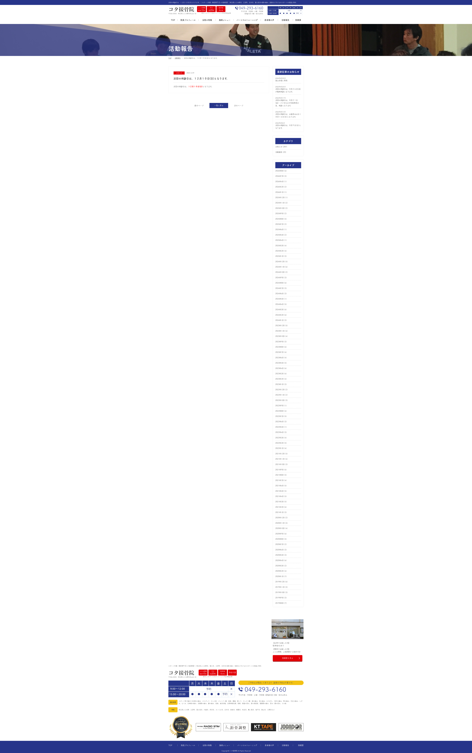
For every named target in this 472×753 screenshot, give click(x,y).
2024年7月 (279, 288)
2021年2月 (279, 507)
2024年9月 (279, 277)
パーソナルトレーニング (247, 20)
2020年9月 (279, 534)
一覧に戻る (218, 105)
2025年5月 (279, 235)
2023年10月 (280, 336)
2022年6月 (279, 421)
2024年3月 (279, 309)
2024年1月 (279, 320)
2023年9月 (279, 341)
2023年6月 (279, 357)
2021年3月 (279, 501)
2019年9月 (279, 598)
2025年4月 (279, 240)
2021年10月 (280, 464)
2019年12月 (280, 582)
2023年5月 (279, 363)
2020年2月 (279, 571)
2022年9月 (279, 405)
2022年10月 (280, 400)
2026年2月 (279, 187)
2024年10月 (280, 272)
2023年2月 (279, 379)
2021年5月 (279, 491)
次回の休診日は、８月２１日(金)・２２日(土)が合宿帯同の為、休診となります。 (287, 103)
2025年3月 (279, 245)
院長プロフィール (188, 20)
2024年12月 (280, 261)
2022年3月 (279, 438)
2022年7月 (279, 416)
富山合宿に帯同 (281, 80)
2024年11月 (280, 267)
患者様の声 (269, 20)
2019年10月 (280, 592)
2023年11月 (280, 331)
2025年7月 (279, 224)
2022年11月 (280, 395)
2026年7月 (279, 176)
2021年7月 (279, 480)
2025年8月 (279, 219)
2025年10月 (280, 208)
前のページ (199, 105)
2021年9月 (279, 470)
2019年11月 (280, 587)
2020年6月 (279, 550)
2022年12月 (280, 389)
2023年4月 (279, 368)
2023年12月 (280, 325)
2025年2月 (279, 251)
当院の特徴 (207, 20)
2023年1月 (279, 384)
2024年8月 (279, 283)
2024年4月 (279, 304)
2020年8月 (279, 539)
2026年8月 (279, 171)
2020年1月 (279, 576)
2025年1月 (279, 256)
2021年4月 (279, 496)
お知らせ (278, 147)
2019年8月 (279, 603)
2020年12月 (280, 517)
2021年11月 (280, 459)
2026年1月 (279, 192)
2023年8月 (279, 347)
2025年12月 (280, 197)
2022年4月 (279, 432)
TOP (173, 20)
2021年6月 (279, 486)
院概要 (298, 20)
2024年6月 (279, 293)
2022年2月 (279, 443)
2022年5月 (279, 427)
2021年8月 (279, 475)
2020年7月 (279, 544)
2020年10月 (280, 528)
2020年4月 (279, 560)
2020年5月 (279, 555)
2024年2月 (279, 315)
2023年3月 (279, 373)
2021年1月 (279, 512)
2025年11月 (280, 203)
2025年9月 (279, 213)
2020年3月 (279, 566)
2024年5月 (279, 299)
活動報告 (285, 20)
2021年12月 (280, 454)
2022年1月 (279, 448)
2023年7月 (279, 352)
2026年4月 (279, 181)
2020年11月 (280, 523)
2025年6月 (279, 229)
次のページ (238, 105)
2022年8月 (279, 411)
